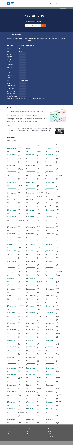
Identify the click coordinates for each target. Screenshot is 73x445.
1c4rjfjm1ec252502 (49, 267)
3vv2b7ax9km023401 (12, 380)
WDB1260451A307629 (12, 238)
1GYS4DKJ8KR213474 (12, 233)
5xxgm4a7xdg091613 (12, 193)
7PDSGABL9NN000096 (50, 301)
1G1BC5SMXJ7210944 (31, 255)
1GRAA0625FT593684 (31, 165)
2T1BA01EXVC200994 (31, 171)
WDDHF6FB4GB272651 (50, 142)
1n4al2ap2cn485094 (49, 238)
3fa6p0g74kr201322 (30, 272)
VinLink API (51, 38)
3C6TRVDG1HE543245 (12, 159)
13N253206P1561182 (50, 380)
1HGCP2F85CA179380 (50, 385)
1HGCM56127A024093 (31, 267)
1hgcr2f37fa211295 (30, 238)
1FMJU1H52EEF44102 (50, 165)
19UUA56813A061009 (50, 182)
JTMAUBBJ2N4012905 (31, 363)
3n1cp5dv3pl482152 (30, 199)
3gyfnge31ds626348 (11, 419)
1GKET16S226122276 (12, 385)
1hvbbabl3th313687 (30, 193)
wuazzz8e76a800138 (50, 334)
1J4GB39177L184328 (12, 165)
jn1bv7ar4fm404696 (49, 408)
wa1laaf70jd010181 (49, 216)
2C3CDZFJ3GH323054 (12, 351)
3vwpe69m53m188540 (12, 182)
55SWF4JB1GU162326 (31, 278)
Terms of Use (50, 434)
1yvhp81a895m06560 (31, 391)
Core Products (51, 431)
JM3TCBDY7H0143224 (50, 221)
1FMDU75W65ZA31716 (31, 323)
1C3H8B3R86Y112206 (31, 380)
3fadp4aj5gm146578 (11, 278)
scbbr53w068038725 (11, 255)
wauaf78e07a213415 (50, 233)
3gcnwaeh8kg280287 (50, 284)
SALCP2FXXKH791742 (31, 188)
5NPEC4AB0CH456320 (50, 351)
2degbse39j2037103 (11, 295)
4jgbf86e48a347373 (30, 413)
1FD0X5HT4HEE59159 (12, 346)
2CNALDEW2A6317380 (31, 159)
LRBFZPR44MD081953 (31, 357)
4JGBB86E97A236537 (50, 250)
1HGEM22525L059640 (50, 413)
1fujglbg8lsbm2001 (11, 334)
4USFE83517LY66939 (31, 154)
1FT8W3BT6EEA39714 (50, 402)
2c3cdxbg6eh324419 (11, 267)
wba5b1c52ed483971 (12, 413)
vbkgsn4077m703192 (50, 176)
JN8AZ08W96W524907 (12, 154)
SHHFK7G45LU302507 (12, 317)
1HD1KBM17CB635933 (50, 391)
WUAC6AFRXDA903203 (31, 142)
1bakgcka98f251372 (11, 408)
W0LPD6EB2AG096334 (12, 210)
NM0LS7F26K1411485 (12, 301)
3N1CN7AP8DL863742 (12, 272)
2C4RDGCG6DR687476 (12, 363)
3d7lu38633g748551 (50, 329)
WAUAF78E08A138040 (31, 295)
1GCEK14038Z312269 (31, 244)
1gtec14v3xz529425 (30, 340)
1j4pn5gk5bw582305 (11, 284)
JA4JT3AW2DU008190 (31, 312)
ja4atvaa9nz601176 (30, 148)
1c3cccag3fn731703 (30, 396)
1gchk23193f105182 (11, 176)
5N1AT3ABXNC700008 (50, 188)
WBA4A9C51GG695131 (31, 261)
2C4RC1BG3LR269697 (50, 289)
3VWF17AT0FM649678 (50, 154)
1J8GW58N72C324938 (12, 216)
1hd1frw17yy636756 (50, 205)
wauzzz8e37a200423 (11, 357)
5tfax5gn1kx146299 (30, 306)
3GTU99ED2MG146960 (12, 188)
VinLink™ (29, 40)
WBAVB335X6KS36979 (31, 176)
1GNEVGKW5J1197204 (12, 391)
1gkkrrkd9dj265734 (49, 357)
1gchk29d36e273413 (31, 216)
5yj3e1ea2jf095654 (49, 199)
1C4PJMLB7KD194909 (31, 346)
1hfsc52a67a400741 (30, 402)
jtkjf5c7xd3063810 (49, 244)
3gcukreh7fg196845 (30, 210)
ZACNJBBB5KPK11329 (31, 289)
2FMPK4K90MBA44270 (31, 284)
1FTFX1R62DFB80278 (12, 396)
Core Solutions (51, 433)
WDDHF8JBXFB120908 (31, 221)
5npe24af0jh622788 (11, 205)
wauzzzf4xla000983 (30, 233)
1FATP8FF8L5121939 (11, 323)
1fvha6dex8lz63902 (49, 396)
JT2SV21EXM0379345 (50, 148)
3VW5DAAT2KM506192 (12, 374)
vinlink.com (39, 21)
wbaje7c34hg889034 (49, 312)
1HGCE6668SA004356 (31, 227)
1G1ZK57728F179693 (50, 227)
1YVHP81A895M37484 (31, 250)
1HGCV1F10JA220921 (12, 312)
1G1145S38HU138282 (50, 272)
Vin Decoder (50, 438)
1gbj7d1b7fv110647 (49, 193)
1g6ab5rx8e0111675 (11, 244)
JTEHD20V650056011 (50, 368)
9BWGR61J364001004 (50, 346)
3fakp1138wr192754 (30, 408)
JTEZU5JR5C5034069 (49, 278)
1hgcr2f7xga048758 (49, 340)
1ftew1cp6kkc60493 (30, 317)
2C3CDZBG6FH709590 (50, 159)
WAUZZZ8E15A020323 (50, 295)
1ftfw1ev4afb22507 (30, 205)
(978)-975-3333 (63, 8)
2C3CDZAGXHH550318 (50, 210)
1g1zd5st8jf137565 (30, 351)
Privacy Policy (50, 436)
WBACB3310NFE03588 (12, 148)
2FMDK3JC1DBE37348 (12, 261)
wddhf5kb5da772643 (12, 221)
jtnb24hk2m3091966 (11, 402)
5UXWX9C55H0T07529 (31, 368)
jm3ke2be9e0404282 (11, 340)
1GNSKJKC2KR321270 (50, 374)
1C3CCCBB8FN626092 (12, 171)
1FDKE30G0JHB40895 (12, 227)
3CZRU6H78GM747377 (50, 363)
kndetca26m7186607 (11, 289)
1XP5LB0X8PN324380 (31, 329)
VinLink (42, 98)
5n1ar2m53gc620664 (12, 306)
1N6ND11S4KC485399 (50, 306)
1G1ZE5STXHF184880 (12, 329)
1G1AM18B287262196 (31, 374)
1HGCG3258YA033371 (50, 255)
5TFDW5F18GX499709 (31, 334)
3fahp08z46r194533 (49, 261)
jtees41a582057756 (49, 419)
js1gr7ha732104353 (30, 419)
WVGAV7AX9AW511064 (31, 385)
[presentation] (9, 8)
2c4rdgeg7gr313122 (30, 182)
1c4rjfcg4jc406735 (49, 171)
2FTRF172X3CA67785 (50, 317)
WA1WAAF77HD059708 (50, 323)
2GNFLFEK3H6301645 (12, 142)
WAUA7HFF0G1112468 (12, 250)
